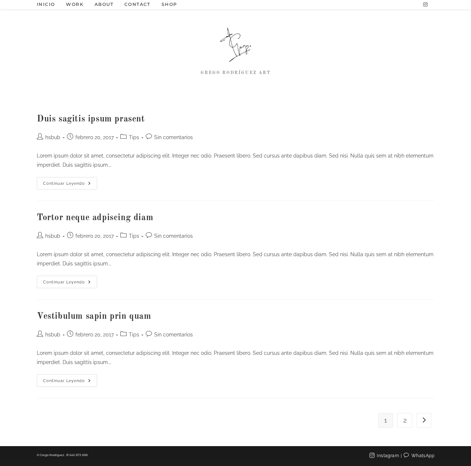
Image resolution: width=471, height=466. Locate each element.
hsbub (52, 137)
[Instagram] (425, 4)
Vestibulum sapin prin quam (94, 316)
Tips (134, 137)
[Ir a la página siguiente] (424, 420)
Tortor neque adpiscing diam (95, 217)
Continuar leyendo (70, 181)
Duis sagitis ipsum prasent (91, 119)
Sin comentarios (173, 137)
